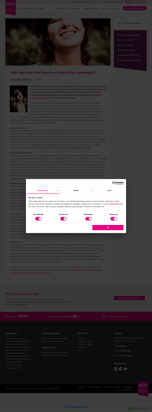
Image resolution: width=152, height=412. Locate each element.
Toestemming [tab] (42, 190)
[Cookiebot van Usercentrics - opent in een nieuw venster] (114, 183)
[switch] (63, 219)
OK (108, 228)
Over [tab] (109, 190)
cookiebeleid (114, 204)
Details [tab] (76, 190)
